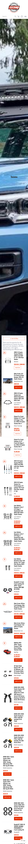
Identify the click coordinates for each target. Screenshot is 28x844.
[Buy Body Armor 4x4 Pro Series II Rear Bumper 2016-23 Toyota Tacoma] (7, 381)
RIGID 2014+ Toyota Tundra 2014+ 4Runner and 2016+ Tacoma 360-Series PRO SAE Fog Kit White (8, 784)
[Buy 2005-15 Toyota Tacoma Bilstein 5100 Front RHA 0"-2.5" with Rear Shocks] (7, 360)
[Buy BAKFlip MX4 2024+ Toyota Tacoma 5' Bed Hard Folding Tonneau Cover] (7, 651)
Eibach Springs (18, 426)
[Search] (15, 16)
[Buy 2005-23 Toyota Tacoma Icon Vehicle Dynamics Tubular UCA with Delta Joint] (7, 402)
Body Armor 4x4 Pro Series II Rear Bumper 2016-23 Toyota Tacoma (19, 376)
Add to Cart (18, 387)
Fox (15, 493)
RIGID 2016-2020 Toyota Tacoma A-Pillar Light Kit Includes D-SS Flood (19, 717)
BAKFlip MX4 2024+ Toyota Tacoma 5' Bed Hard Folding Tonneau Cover (18, 646)
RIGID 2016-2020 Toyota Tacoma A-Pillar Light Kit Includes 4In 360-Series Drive (19, 738)
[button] (18, 16)
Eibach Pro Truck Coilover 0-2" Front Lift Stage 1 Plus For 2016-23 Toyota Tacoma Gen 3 (19, 419)
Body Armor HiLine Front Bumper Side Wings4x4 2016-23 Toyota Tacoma (19, 606)
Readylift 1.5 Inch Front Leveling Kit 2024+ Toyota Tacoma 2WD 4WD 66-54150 (19, 585)
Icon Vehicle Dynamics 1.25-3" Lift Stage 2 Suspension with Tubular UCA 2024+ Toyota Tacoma (19, 536)
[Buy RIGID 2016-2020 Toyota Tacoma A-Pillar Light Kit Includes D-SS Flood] (7, 722)
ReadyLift (16, 591)
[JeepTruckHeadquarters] (14, 7)
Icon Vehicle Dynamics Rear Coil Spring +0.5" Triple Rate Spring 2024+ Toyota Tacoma (19, 562)
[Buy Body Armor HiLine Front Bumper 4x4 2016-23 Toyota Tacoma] (7, 630)
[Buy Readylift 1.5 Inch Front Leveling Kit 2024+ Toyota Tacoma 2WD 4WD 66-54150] (7, 590)
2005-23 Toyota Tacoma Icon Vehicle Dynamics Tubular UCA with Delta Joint (19, 396)
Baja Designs (17, 675)
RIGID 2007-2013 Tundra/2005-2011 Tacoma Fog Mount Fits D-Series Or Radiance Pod (19, 806)
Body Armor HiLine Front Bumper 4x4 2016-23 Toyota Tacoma (19, 625)
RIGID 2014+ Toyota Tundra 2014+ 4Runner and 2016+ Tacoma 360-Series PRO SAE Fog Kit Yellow (8, 761)
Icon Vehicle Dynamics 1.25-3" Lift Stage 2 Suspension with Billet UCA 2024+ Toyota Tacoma (19, 509)
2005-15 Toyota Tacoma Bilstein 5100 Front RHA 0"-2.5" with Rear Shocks (19, 355)
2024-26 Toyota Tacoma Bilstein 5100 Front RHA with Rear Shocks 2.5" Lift (19, 464)
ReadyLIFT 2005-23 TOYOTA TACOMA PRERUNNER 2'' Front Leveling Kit (19, 827)
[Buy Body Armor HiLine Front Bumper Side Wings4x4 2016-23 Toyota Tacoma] (7, 610)
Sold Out (17, 367)
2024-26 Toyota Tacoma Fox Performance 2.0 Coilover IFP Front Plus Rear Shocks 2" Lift (19, 486)
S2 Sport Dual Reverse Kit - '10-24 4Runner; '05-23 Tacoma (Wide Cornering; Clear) (19, 669)
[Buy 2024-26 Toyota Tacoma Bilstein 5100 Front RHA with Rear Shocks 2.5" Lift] (7, 469)
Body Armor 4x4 (18, 381)
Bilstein (16, 361)
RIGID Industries (18, 702)
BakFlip (16, 652)
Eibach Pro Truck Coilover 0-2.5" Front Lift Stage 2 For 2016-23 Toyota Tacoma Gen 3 (19, 443)
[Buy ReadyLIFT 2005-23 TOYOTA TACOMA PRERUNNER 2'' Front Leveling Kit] (7, 831)
